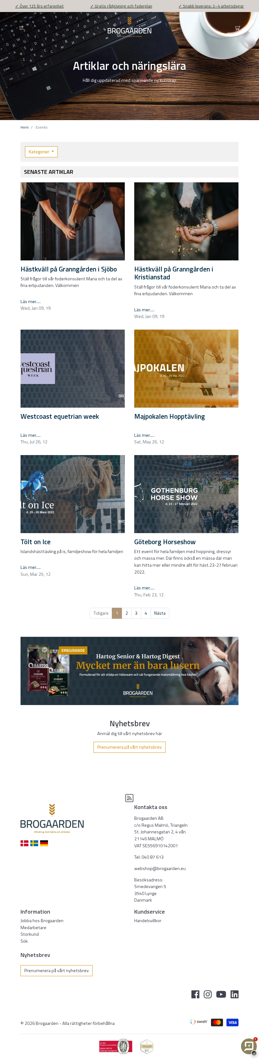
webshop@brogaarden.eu (160, 868)
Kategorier (39, 151)
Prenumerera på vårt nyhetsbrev (129, 747)
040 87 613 (153, 857)
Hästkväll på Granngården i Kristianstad (173, 273)
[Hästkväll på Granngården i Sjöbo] (73, 221)
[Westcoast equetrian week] (73, 369)
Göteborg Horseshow (165, 542)
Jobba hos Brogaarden (42, 920)
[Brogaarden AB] (130, 27)
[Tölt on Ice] (73, 494)
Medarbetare (33, 927)
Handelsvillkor (147, 920)
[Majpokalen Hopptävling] (186, 369)
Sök (24, 941)
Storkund (30, 934)
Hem (25, 127)
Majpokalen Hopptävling (169, 416)
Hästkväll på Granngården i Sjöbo (69, 269)
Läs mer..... (31, 301)
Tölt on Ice (36, 542)
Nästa (160, 613)
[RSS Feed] (129, 800)
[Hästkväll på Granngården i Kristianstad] (186, 221)
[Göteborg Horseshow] (186, 494)
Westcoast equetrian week (60, 416)
